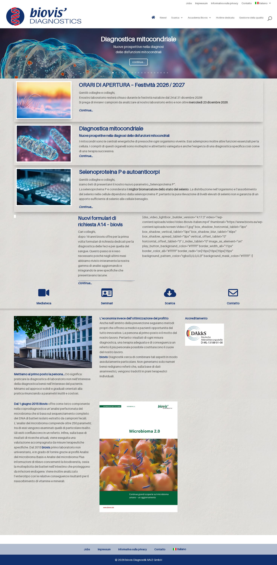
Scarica (175, 17)
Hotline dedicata (225, 17)
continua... (138, 62)
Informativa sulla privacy (224, 3)
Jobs (189, 3)
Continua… (86, 110)
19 (167, 72)
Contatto (247, 3)
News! (163, 17)
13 (148, 72)
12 (145, 72)
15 (154, 72)
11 (141, 72)
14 (151, 72)
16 (157, 72)
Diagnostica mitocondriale (138, 39)
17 (161, 72)
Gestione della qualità (251, 17)
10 (138, 72)
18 (164, 72)
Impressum (201, 3)
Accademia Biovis (198, 17)
